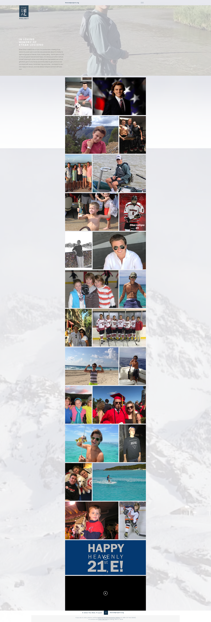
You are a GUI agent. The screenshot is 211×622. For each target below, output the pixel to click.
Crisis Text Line (102, 619)
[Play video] (105, 558)
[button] (142, 2)
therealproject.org (117, 612)
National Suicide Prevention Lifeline (109, 617)
